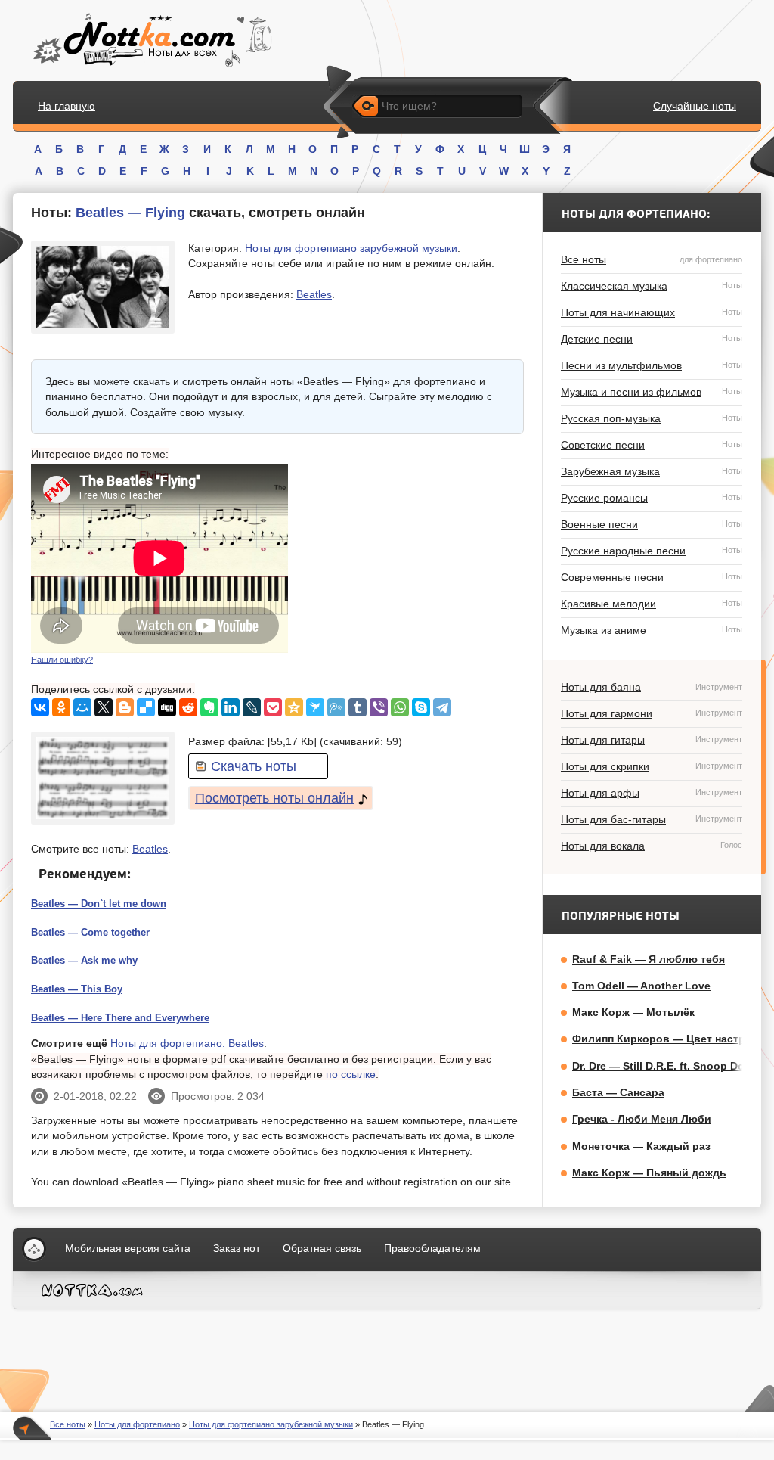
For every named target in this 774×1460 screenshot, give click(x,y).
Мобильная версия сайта (127, 1248)
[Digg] (167, 707)
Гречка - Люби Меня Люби (641, 1119)
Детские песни (651, 339)
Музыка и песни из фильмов (651, 392)
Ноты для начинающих (651, 312)
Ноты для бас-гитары (651, 819)
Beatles (314, 294)
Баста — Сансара (618, 1092)
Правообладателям (432, 1248)
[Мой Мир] (82, 707)
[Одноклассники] (61, 707)
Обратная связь (322, 1248)
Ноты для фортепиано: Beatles (187, 1043)
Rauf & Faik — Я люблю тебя (648, 959)
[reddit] (188, 707)
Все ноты (651, 259)
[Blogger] (125, 707)
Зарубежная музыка (651, 471)
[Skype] (421, 707)
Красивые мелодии (651, 604)
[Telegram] (442, 707)
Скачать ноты (253, 766)
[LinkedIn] (230, 707)
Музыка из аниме (651, 630)
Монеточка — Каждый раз (641, 1146)
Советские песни (651, 445)
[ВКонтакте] (40, 707)
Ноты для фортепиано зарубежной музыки (351, 248)
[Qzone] (294, 707)
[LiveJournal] (252, 707)
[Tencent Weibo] (336, 707)
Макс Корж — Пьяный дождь (649, 1172)
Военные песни (651, 524)
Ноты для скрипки (651, 766)
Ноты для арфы (651, 793)
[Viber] (379, 707)
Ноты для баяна (651, 687)
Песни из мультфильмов (651, 365)
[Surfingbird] (315, 707)
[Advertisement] (410, 558)
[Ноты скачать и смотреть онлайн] (151, 40)
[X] (103, 707)
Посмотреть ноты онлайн (274, 798)
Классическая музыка (651, 286)
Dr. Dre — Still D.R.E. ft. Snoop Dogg (665, 1066)
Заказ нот (236, 1248)
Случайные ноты (694, 106)
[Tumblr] (357, 707)
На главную (66, 106)
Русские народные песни (651, 551)
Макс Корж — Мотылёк (633, 1012)
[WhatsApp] (400, 707)
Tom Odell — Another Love (641, 986)
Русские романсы (651, 498)
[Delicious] (146, 707)
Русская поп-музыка (651, 418)
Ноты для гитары (651, 740)
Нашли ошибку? (62, 659)
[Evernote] (209, 707)
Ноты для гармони (651, 713)
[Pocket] (273, 707)
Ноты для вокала (651, 846)
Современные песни (651, 577)
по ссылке (351, 1074)
